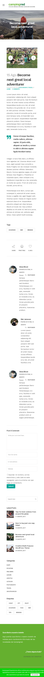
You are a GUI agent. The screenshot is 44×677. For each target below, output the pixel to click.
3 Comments (16, 89)
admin (8, 89)
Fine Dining (10, 571)
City (19, 603)
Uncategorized (12, 591)
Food (21, 608)
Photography (23, 87)
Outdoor (10, 581)
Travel (30, 87)
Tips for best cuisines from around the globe (25, 513)
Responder (31, 275)
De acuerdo (35, 674)
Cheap (11, 603)
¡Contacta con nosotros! (32, 657)
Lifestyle (9, 578)
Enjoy (27, 603)
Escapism (10, 568)
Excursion (12, 230)
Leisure (9, 575)
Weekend (30, 230)
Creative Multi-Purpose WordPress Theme (24, 547)
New (21, 230)
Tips (10, 612)
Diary (8, 565)
